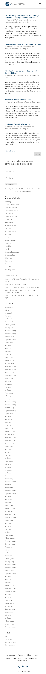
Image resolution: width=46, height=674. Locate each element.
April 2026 (8, 319)
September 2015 (10, 517)
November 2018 (10, 482)
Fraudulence (26, 20)
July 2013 (8, 576)
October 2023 (9, 408)
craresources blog (11, 216)
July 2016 (8, 496)
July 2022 (8, 449)
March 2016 (9, 505)
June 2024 (8, 384)
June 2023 (8, 419)
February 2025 (10, 360)
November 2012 (10, 588)
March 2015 (9, 535)
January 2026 (9, 328)
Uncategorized (10, 270)
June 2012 (8, 597)
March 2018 (9, 488)
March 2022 (9, 461)
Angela (9, 20)
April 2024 (8, 390)
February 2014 (10, 559)
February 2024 (10, 396)
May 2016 (8, 502)
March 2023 (9, 428)
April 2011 (8, 618)
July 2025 (8, 345)
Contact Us (33, 658)
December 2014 (10, 541)
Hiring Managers (18, 75)
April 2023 (8, 425)
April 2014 (8, 553)
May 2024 (8, 387)
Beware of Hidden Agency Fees (18, 100)
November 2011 (10, 609)
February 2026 (10, 325)
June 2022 (8, 452)
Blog (8, 658)
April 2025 (8, 354)
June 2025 (8, 348)
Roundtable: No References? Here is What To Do (22, 287)
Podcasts (8, 243)
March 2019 (9, 479)
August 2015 (9, 520)
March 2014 (9, 556)
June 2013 (8, 579)
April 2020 (8, 473)
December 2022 (10, 437)
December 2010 (10, 627)
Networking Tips (10, 240)
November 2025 (10, 334)
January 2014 (9, 562)
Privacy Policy (37, 189)
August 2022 (9, 446)
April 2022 (8, 458)
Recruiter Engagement (33, 102)
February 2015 (10, 538)
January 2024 (9, 399)
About (36, 655)
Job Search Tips (10, 231)
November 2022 (10, 440)
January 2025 (9, 363)
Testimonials (16, 658)
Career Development (12, 205)
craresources (10, 655)
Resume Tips (9, 264)
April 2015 (8, 532)
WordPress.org (10, 645)
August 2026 (9, 307)
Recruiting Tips (24, 22)
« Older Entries (10, 151)
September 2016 (10, 493)
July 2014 (8, 550)
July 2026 (8, 310)
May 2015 (8, 529)
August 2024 (9, 378)
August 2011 (9, 612)
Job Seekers (9, 234)
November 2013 (10, 568)
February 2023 (10, 431)
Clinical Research (11, 207)
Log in (7, 636)
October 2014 (9, 547)
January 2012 (9, 606)
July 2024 (8, 381)
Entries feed (9, 639)
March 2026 (9, 322)
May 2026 (8, 316)
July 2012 (8, 594)
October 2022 (9, 443)
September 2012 (10, 591)
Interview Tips (9, 228)
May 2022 (8, 455)
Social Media (9, 267)
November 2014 (10, 544)
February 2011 (9, 621)
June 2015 (8, 526)
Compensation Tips (11, 210)
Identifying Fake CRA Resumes (17, 124)
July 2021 (8, 464)
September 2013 (10, 573)
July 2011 (8, 615)
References (9, 258)
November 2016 (10, 491)
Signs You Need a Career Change (16, 284)
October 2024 (9, 372)
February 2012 (9, 603)
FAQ (25, 658)
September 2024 (10, 375)
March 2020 (9, 476)
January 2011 (9, 624)
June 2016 (8, 499)
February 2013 (9, 585)
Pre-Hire (15, 22)
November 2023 (10, 405)
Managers (21, 655)
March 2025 (9, 357)
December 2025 (10, 331)
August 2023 (9, 414)
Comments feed (10, 642)
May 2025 (8, 351)
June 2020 (8, 470)
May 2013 (8, 582)
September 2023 (10, 411)
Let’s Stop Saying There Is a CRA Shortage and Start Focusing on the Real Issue (22, 16)
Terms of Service (22, 191)
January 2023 (9, 434)
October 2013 (9, 571)
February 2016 (10, 508)
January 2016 (9, 511)
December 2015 (10, 514)
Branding (8, 202)
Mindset (7, 237)
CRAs (29, 655)
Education (8, 219)
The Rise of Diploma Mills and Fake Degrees (23, 44)
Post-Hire (8, 246)
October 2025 (9, 337)
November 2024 (10, 369)
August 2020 (9, 467)
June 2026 (8, 313)
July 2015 (8, 523)
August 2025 (9, 342)
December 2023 (10, 402)
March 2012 (9, 600)
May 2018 (8, 485)
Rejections (8, 261)
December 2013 (10, 565)
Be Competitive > (11, 184)
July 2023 (8, 416)
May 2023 (8, 422)
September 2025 (10, 339)
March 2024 (9, 393)
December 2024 (10, 366)
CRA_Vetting (17, 20)
